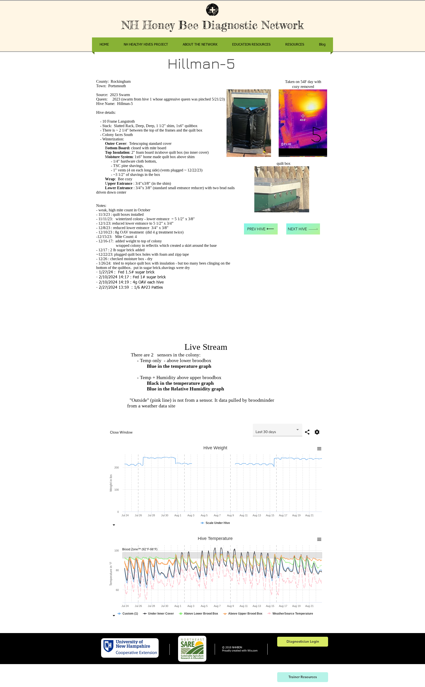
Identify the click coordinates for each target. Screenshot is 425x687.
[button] (295, 44)
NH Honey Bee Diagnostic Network (212, 25)
